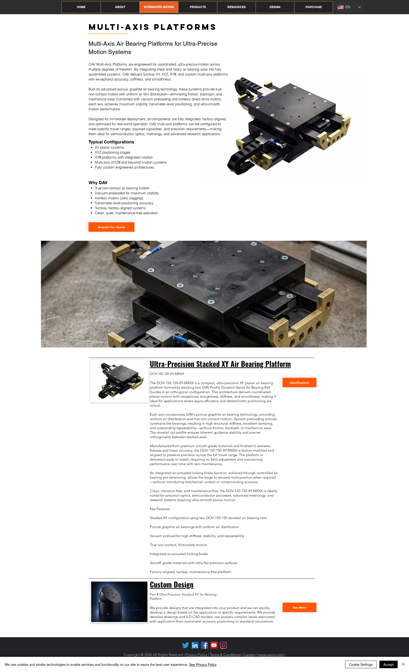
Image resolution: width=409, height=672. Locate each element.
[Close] (403, 664)
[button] (120, 7)
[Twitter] (185, 645)
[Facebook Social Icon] (204, 645)
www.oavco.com (271, 654)
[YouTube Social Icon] (214, 645)
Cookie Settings (361, 664)
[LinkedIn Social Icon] (195, 645)
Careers (249, 654)
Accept (388, 664)
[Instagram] (223, 645)
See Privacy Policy (203, 664)
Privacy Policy (197, 654)
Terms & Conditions (225, 654)
